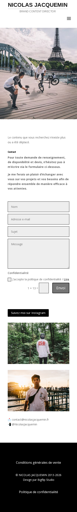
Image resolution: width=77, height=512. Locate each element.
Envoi (60, 288)
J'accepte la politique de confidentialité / (40, 279)
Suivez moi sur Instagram (28, 313)
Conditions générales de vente (38, 462)
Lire (66, 279)
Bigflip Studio (46, 480)
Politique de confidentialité (38, 492)
